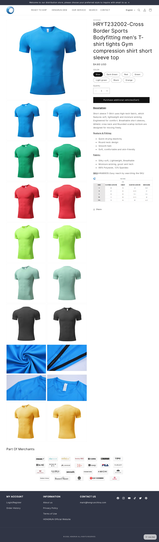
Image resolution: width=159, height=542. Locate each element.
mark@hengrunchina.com (93, 502)
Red (126, 74)
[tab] (123, 167)
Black (116, 80)
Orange (129, 80)
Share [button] (98, 209)
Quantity (96, 86)
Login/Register (13, 502)
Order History (13, 508)
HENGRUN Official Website (57, 519)
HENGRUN (73, 536)
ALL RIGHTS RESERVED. (87, 536)
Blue (98, 74)
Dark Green (112, 74)
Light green (101, 80)
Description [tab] (99, 108)
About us (47, 502)
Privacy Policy (50, 508)
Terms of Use (50, 513)
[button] (40, 10)
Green (137, 74)
